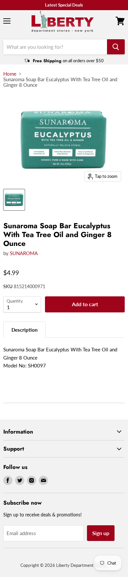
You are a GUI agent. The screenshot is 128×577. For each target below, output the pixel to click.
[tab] (24, 330)
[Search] (116, 46)
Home (9, 74)
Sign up (100, 533)
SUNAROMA (24, 253)
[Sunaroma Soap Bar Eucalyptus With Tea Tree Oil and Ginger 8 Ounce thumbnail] (14, 199)
